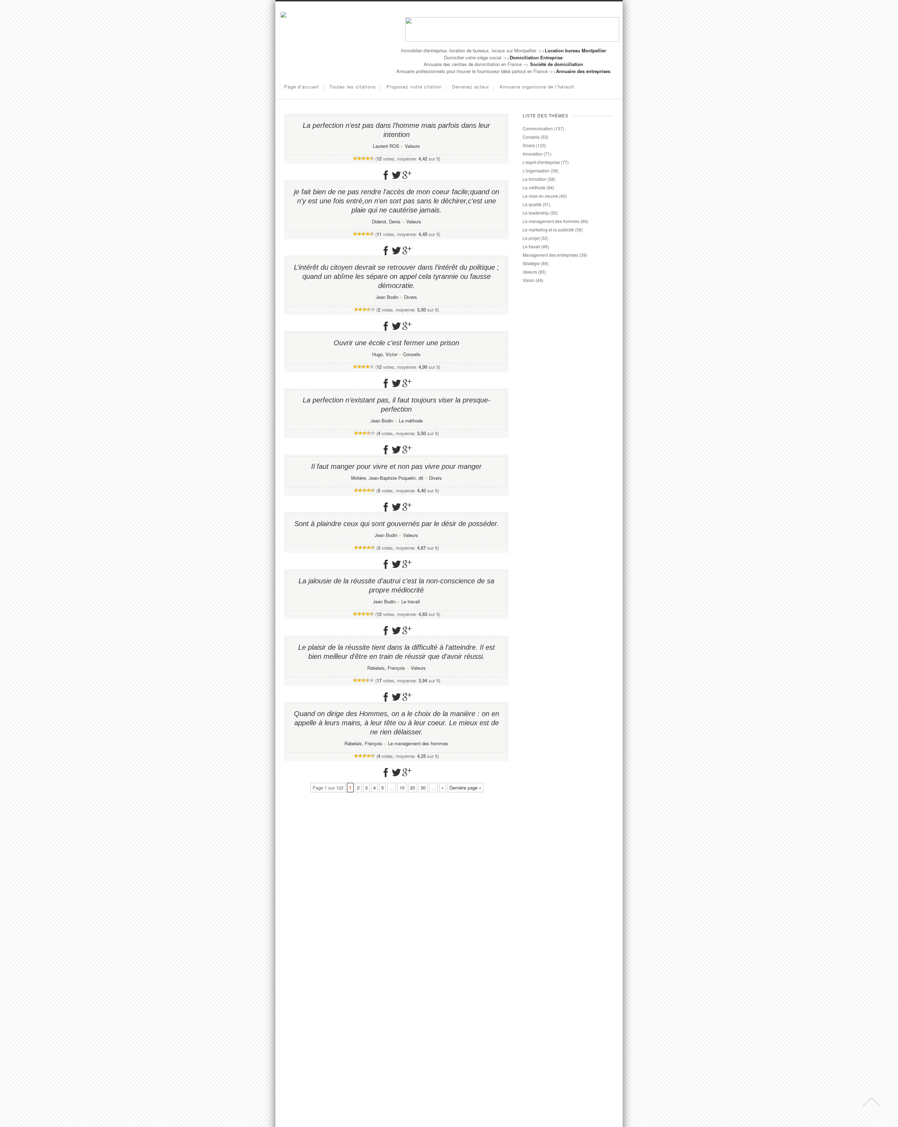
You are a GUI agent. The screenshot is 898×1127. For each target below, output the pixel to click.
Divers (410, 297)
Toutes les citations (352, 86)
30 (423, 787)
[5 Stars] (372, 158)
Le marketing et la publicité (548, 229)
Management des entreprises (550, 255)
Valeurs (412, 146)
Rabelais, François (386, 667)
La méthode (411, 420)
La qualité (532, 204)
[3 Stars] (363, 158)
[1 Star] (355, 158)
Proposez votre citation (414, 86)
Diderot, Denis (386, 221)
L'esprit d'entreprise (541, 162)
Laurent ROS (386, 146)
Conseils (412, 354)
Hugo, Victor (384, 354)
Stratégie (531, 263)
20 (412, 787)
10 (402, 787)
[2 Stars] (359, 158)
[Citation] (283, 15)
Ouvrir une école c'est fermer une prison (396, 343)
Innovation (533, 154)
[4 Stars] (368, 158)
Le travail (410, 601)
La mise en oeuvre (540, 196)
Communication (538, 128)
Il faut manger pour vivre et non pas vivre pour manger (396, 466)
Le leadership (536, 213)
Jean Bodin (387, 297)
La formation (535, 179)
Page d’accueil (301, 86)
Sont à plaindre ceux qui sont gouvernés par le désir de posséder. (396, 524)
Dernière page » (465, 787)
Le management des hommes (418, 743)
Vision (529, 280)
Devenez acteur (470, 86)
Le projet (531, 238)
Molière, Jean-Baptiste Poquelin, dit (387, 477)
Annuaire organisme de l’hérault (537, 86)
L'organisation (536, 170)
